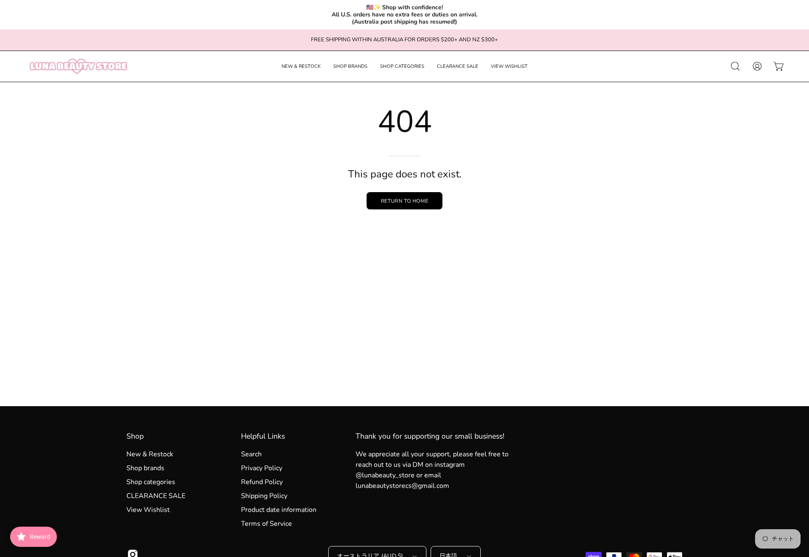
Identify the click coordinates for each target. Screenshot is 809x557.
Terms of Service (266, 523)
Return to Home (404, 201)
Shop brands (145, 468)
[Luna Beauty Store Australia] (78, 66)
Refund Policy (262, 482)
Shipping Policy (264, 496)
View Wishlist (148, 509)
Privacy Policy (261, 468)
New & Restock (149, 454)
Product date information (278, 509)
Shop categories (150, 482)
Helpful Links (263, 436)
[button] (301, 66)
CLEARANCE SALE (155, 496)
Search (251, 454)
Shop (135, 436)
